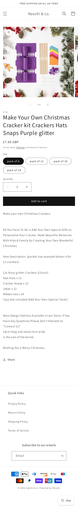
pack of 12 (37, 161)
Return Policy (16, 412)
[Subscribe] (61, 456)
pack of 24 (14, 170)
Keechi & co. (32, 488)
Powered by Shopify (49, 488)
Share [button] (11, 359)
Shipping (20, 147)
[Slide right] (47, 104)
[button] (5, 13)
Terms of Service (18, 430)
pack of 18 (60, 161)
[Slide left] (30, 104)
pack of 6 (13, 161)
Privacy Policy (16, 403)
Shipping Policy (18, 421)
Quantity (8, 179)
